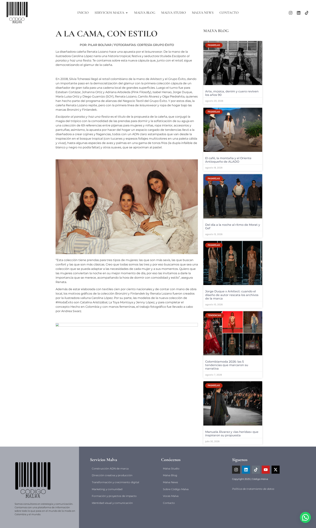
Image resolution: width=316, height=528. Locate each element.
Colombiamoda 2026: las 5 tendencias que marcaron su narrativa (226, 365)
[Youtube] (266, 470)
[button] (305, 517)
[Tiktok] (307, 13)
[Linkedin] (299, 13)
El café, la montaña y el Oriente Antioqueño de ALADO (228, 159)
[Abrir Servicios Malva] (126, 12)
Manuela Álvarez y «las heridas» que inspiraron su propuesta (231, 433)
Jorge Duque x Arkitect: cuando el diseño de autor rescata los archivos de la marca (231, 295)
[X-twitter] (276, 470)
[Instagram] (291, 13)
